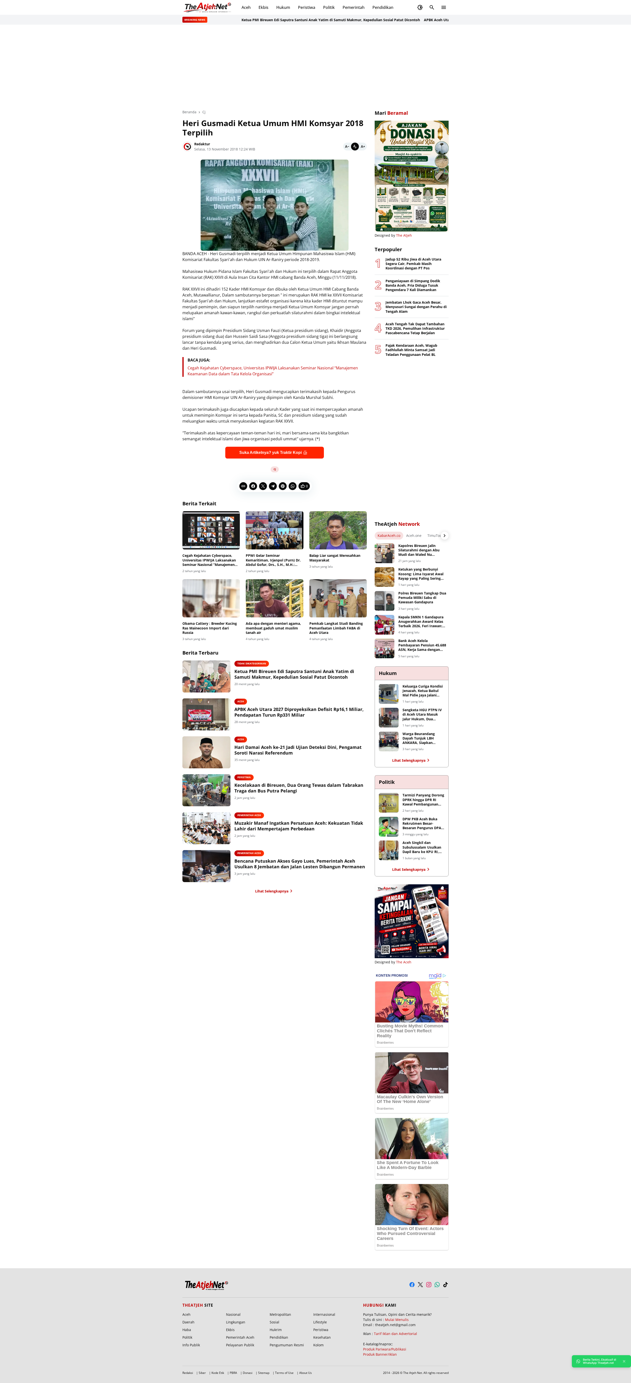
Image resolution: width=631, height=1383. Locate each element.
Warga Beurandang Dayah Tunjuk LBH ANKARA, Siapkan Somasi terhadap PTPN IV (422, 738)
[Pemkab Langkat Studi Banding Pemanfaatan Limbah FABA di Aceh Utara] (338, 598)
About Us (305, 1373)
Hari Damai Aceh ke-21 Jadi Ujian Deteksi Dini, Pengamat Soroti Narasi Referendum (298, 750)
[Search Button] (432, 7)
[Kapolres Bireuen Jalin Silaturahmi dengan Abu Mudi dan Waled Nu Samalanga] (384, 553)
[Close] (624, 1361)
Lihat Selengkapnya (271, 891)
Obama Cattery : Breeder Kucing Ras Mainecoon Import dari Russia (209, 628)
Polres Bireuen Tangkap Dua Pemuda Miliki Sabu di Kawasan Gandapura (422, 597)
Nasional (233, 1314)
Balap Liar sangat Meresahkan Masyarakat (334, 557)
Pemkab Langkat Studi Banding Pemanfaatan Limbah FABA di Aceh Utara (336, 628)
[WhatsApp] (293, 486)
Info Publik (191, 1345)
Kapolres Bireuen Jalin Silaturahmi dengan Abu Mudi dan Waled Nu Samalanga (418, 550)
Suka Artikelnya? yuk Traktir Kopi (270, 452)
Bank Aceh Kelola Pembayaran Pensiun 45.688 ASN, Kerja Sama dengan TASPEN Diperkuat (422, 645)
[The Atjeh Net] (208, 7)
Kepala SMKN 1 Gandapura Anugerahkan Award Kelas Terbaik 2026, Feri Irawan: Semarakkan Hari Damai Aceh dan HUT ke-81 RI (420, 621)
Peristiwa (306, 7)
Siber (202, 1373)
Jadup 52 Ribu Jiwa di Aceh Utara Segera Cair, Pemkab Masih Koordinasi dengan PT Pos (413, 263)
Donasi (247, 1373)
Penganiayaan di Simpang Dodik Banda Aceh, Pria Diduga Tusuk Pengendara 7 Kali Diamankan (413, 285)
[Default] (355, 146)
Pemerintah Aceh (249, 815)
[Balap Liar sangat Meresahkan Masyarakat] (338, 530)
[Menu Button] (444, 7)
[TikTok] (445, 1285)
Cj (275, 469)
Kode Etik (217, 1373)
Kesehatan (322, 1337)
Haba (186, 1329)
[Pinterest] (283, 486)
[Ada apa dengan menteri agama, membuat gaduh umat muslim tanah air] (274, 598)
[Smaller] (347, 146)
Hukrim (276, 1329)
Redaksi (187, 1373)
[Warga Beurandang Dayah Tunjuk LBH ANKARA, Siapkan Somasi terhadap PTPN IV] (389, 741)
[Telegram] (273, 486)
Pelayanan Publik (240, 1345)
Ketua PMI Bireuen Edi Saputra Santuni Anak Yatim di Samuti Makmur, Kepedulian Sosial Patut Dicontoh (297, 19)
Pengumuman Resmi (287, 1345)
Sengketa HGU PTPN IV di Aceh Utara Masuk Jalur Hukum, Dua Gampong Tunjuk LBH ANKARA (422, 714)
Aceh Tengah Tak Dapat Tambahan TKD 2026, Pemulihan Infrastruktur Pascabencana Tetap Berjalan (415, 328)
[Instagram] (429, 1285)
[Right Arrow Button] (445, 536)
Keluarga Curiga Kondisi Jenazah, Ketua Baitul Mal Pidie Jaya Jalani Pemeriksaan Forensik (423, 691)
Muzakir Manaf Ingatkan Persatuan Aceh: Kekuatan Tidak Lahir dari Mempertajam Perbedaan (298, 826)
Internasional (324, 1314)
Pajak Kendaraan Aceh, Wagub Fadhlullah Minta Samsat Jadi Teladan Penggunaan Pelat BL (411, 350)
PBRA (233, 1373)
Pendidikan (382, 7)
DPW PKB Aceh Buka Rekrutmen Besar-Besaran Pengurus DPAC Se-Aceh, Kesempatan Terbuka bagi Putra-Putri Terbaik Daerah (423, 823)
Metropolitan (280, 1314)
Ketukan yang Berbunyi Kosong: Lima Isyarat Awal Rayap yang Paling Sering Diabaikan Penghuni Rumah (421, 574)
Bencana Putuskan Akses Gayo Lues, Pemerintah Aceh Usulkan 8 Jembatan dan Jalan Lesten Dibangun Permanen (299, 864)
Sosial (274, 1322)
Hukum (283, 7)
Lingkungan (235, 1322)
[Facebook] (253, 486)
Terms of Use (284, 1373)
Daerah (188, 1322)
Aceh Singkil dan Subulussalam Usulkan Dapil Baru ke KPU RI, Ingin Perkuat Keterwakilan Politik (422, 847)
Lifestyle (320, 1322)
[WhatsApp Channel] (437, 1285)
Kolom (318, 1345)
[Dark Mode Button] (420, 7)
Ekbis (263, 7)
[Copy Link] (243, 486)
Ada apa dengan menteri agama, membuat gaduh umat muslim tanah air (273, 628)
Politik (329, 7)
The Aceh (403, 962)
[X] (263, 486)
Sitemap (263, 1373)
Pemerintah (354, 7)
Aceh (246, 7)
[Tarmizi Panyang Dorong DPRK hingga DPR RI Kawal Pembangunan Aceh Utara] (389, 803)
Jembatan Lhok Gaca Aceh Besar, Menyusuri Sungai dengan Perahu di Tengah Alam (416, 306)
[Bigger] (363, 146)
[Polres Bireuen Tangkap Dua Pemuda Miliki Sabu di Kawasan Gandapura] (384, 601)
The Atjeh (404, 235)
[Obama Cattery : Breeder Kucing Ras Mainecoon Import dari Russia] (211, 598)
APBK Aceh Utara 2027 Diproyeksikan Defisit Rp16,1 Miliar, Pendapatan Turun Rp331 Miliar (299, 712)
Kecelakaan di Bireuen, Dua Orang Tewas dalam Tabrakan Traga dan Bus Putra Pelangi (298, 788)
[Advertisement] (315, 67)
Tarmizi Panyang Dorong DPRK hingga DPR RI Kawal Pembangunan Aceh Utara (423, 800)
